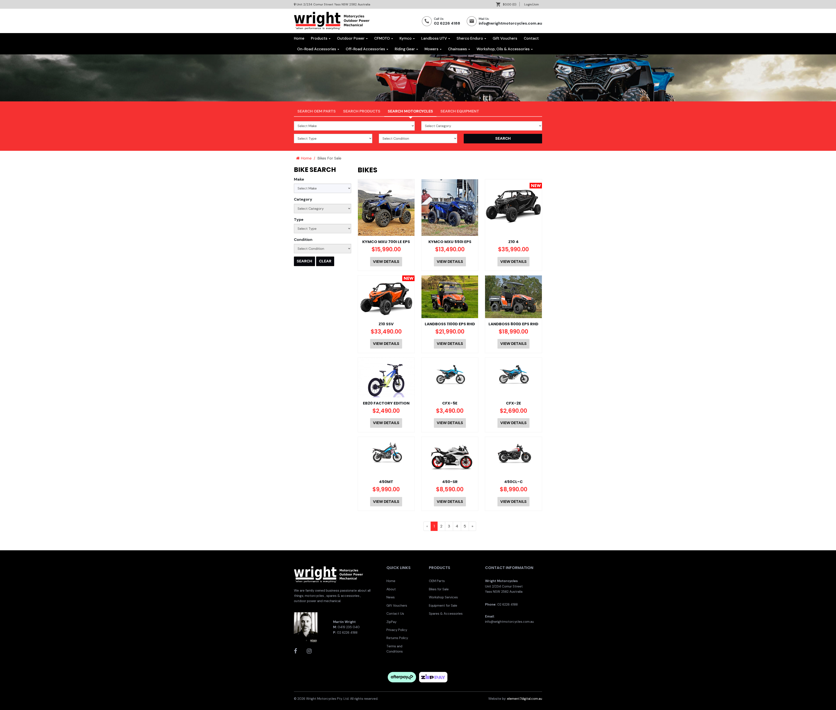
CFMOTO (382, 38)
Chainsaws (458, 49)
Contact (531, 38)
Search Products (361, 111)
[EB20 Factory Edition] (386, 377)
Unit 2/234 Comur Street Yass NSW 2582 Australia (333, 4)
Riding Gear (405, 49)
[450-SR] (449, 456)
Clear (325, 261)
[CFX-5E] (449, 374)
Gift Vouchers (505, 38)
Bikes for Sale (439, 589)
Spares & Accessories (446, 613)
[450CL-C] (513, 453)
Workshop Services (443, 597)
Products (319, 38)
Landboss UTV (434, 38)
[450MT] (386, 453)
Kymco (406, 38)
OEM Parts (437, 581)
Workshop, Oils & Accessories (504, 49)
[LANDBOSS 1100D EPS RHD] (449, 296)
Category (303, 199)
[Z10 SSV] (386, 296)
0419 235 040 (349, 627)
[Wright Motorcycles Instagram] (309, 651)
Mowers (432, 49)
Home (299, 38)
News (390, 597)
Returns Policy (397, 638)
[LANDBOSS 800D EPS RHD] (513, 296)
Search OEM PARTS (316, 111)
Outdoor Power (351, 38)
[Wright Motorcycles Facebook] (295, 651)
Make (299, 179)
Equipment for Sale (443, 605)
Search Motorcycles (410, 111)
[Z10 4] (513, 204)
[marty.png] (305, 627)
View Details (386, 261)
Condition (303, 239)
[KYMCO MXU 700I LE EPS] (386, 207)
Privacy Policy (396, 630)
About (391, 589)
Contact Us (395, 613)
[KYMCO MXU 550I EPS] (449, 207)
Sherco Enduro (470, 38)
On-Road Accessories (317, 49)
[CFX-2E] (513, 374)
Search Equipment (459, 111)
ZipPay (391, 622)
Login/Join (531, 4)
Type (298, 219)
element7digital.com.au (524, 699)
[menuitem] (508, 4)
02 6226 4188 (447, 23)
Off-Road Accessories (366, 49)
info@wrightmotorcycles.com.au (510, 23)
